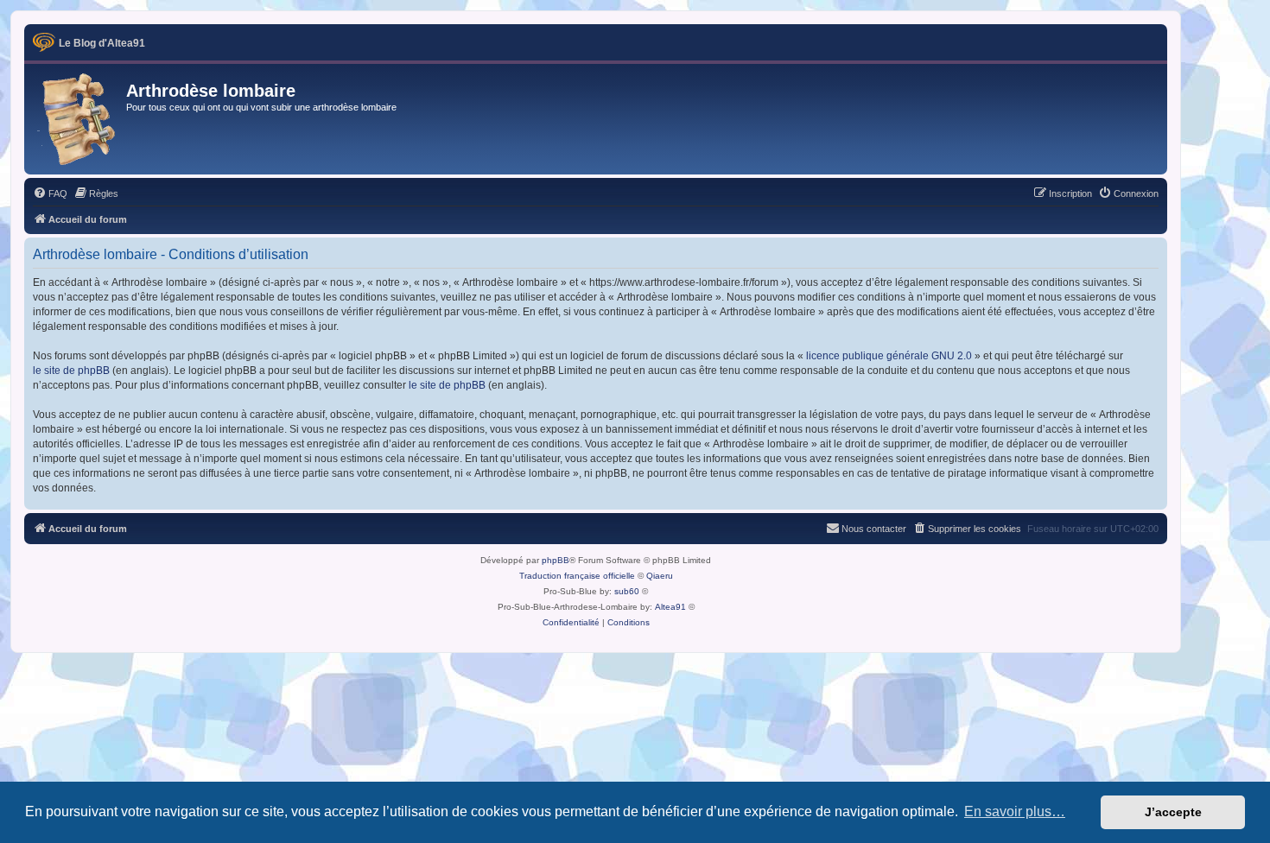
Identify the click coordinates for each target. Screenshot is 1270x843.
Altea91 (670, 607)
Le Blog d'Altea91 (102, 43)
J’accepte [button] (1173, 812)
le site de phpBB (71, 370)
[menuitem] (50, 193)
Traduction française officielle (577, 575)
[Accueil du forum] (77, 119)
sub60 (626, 591)
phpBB (555, 560)
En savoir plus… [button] (1014, 811)
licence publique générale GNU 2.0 (889, 356)
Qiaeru (659, 575)
